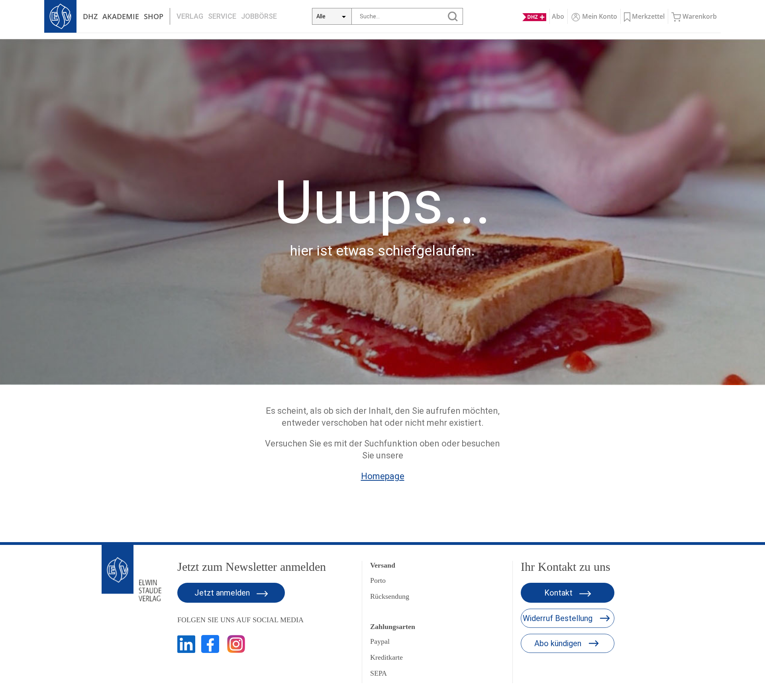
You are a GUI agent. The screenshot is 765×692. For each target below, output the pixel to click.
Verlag (190, 16)
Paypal (380, 641)
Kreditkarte (386, 657)
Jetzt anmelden (223, 593)
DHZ (90, 16)
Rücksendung (389, 596)
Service (222, 16)
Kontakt (559, 593)
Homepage (382, 476)
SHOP (153, 16)
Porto (378, 580)
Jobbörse (259, 16)
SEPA (378, 673)
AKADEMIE (120, 16)
